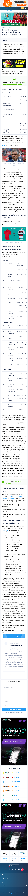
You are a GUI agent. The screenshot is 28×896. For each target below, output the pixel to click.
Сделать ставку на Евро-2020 (14, 636)
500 (15, 795)
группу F (9, 496)
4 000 (16, 800)
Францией (5, 498)
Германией (20, 496)
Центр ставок (5, 882)
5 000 (16, 773)
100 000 (17, 782)
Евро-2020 (9, 10)
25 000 (16, 777)
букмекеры (5, 530)
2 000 (16, 786)
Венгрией (12, 498)
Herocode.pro (14, 893)
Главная (3, 10)
